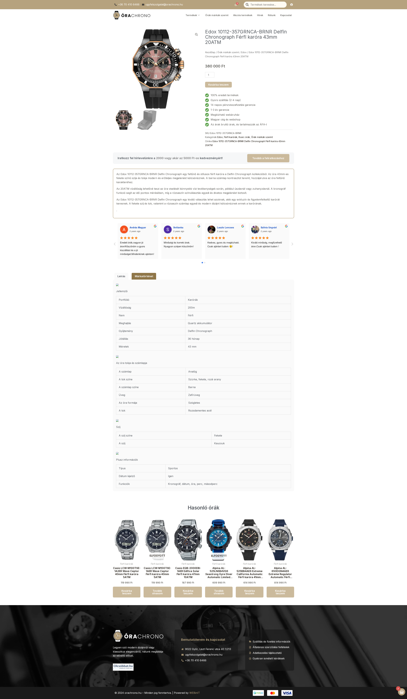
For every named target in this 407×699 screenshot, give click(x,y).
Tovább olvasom (157, 592)
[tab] (121, 276)
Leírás (121, 276)
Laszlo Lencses (181, 227)
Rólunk (272, 15)
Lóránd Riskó (268, 227)
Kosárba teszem (218, 84)
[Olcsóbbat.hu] (123, 666)
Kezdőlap (210, 52)
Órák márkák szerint (216, 15)
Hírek (260, 15)
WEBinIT (194, 692)
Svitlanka (135, 227)
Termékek (191, 15)
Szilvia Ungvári (225, 227)
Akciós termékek (242, 15)
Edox (244, 52)
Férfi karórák (230, 137)
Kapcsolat (286, 15)
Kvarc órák (244, 137)
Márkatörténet (144, 276)
